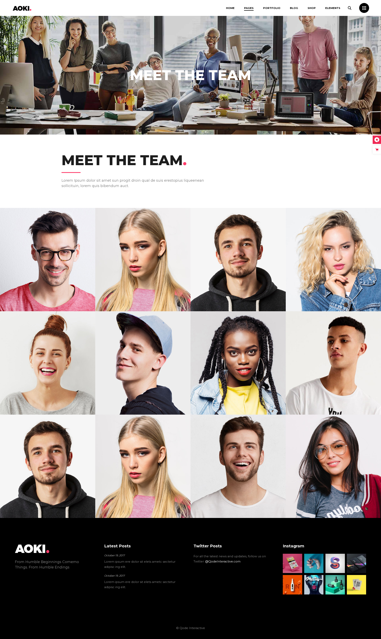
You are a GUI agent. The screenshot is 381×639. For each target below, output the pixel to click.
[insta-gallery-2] (292, 563)
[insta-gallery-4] (335, 563)
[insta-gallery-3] (314, 563)
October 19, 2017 (114, 555)
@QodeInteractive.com (223, 561)
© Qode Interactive (190, 628)
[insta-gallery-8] (335, 584)
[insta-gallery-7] (314, 584)
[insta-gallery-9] (356, 584)
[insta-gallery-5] (356, 563)
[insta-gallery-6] (292, 584)
